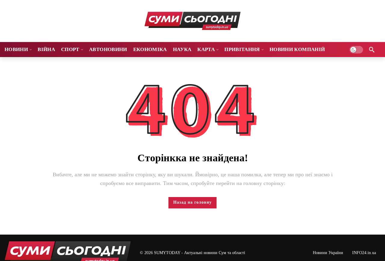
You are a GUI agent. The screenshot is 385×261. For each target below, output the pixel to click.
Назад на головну (192, 202)
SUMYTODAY (167, 252)
